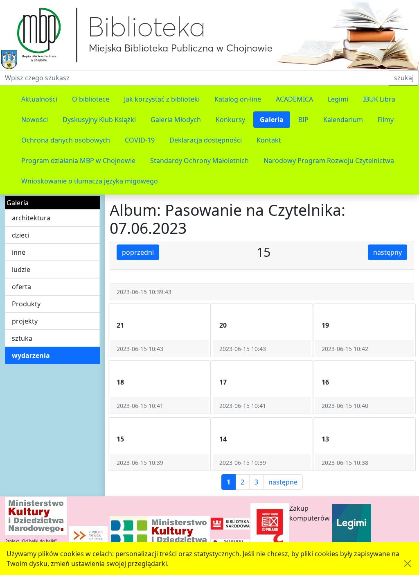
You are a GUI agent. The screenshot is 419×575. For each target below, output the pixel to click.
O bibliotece (90, 99)
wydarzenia (31, 355)
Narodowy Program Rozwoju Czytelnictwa (329, 160)
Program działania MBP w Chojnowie (78, 160)
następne (282, 482)
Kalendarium (343, 119)
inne (18, 252)
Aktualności (39, 99)
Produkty (26, 303)
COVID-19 (140, 140)
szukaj (404, 77)
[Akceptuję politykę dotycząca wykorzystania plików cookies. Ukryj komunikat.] (407, 563)
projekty (25, 321)
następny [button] (387, 252)
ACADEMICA (294, 99)
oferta (21, 286)
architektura (31, 217)
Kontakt (269, 140)
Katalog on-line (237, 99)
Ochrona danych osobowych (65, 140)
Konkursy (230, 119)
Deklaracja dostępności (205, 140)
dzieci (20, 235)
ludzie (21, 269)
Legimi (338, 99)
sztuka (22, 338)
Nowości (34, 119)
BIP (303, 119)
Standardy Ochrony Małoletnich (199, 160)
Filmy (386, 119)
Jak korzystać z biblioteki (162, 99)
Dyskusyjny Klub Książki (99, 119)
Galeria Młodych (176, 119)
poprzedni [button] (138, 252)
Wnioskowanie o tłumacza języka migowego (89, 181)
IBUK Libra (379, 99)
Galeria (272, 119)
